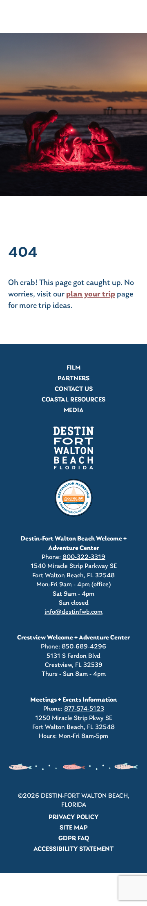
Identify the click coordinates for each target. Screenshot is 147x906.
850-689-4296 (84, 647)
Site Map (74, 828)
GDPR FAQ (73, 838)
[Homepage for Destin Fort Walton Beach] (73, 448)
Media (74, 410)
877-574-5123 (84, 709)
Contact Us (74, 389)
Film (73, 368)
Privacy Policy (73, 817)
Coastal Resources (73, 400)
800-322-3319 (83, 557)
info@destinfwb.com (73, 612)
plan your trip (90, 294)
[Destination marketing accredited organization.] (73, 498)
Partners (73, 378)
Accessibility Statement (73, 849)
